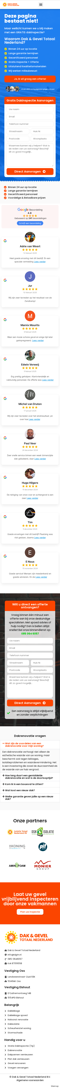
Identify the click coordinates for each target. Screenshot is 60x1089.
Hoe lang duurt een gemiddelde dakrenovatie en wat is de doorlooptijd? (29, 777)
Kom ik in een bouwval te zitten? (24, 784)
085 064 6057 (30, 633)
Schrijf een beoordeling (30, 223)
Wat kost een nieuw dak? (20, 790)
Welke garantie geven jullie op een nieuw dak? (29, 798)
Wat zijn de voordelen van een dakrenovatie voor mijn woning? (24, 745)
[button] (40, 4)
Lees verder (40, 261)
